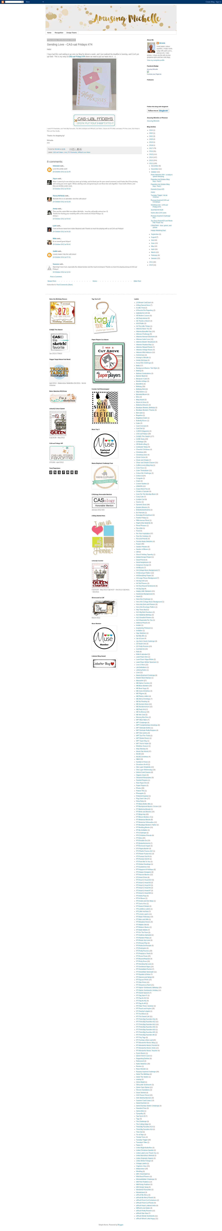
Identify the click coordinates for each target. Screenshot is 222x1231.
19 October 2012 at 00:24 (62, 189)
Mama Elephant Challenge (145, 675)
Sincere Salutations (143, 1090)
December (155, 166)
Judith (55, 251)
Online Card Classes (143, 772)
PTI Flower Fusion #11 (144, 854)
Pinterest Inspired (142, 796)
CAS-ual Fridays (58, 152)
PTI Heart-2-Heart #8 (143, 893)
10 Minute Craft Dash (143, 302)
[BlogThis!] (73, 149)
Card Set (139, 428)
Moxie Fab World (142, 751)
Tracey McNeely (59, 196)
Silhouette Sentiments (143, 1085)
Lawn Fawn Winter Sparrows (146, 662)
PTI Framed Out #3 (142, 856)
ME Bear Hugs (141, 688)
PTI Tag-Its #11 (141, 1001)
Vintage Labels (141, 1163)
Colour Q (139, 476)
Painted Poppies (142, 780)
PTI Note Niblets (141, 930)
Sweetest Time (141, 1108)
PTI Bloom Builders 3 (143, 817)
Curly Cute (140, 497)
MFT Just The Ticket (143, 736)
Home (49, 33)
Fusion (138, 544)
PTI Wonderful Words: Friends (146, 1045)
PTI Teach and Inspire (143, 1008)
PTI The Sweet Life (142, 1016)
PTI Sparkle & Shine (143, 974)
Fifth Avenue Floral (142, 520)
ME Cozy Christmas (143, 691)
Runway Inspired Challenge (146, 1072)
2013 (151, 160)
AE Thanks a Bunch (143, 321)
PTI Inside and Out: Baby (144, 901)
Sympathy (139, 1114)
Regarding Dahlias (142, 1058)
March (153, 252)
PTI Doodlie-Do (141, 840)
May (152, 246)
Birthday (139, 386)
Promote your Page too (154, 74)
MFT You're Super (142, 743)
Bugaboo (139, 415)
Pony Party (140, 801)
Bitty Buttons (140, 392)
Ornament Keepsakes (143, 778)
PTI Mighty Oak (141, 925)
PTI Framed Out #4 (142, 859)
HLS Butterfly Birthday (143, 615)
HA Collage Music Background (147, 570)
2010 (151, 265)
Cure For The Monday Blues (146, 494)
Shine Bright (140, 1082)
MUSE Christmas (142, 757)
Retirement (140, 1061)
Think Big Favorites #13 (144, 1127)
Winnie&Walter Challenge (145, 1179)
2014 (151, 157)
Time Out (139, 1132)
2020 (151, 139)
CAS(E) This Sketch (143, 436)
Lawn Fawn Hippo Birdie (144, 659)
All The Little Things (143, 326)
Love (65, 152)
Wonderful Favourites (143, 1190)
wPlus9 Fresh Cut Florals (145, 1203)
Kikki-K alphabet (142, 654)
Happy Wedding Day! (158, 230)
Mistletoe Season (142, 746)
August (153, 237)
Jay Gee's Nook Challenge (145, 641)
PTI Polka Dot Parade (143, 946)
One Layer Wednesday (144, 770)
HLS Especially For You (144, 620)
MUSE (138, 754)
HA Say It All (140, 581)
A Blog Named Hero (143, 305)
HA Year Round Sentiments (145, 586)
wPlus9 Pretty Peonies (144, 1211)
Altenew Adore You (142, 329)
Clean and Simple (142, 460)
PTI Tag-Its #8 (141, 1003)
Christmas (139, 452)
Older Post (137, 281)
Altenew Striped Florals (144, 347)
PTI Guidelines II (142, 867)
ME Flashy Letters (142, 696)
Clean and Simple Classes (145, 463)
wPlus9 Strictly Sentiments (145, 1216)
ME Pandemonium (142, 707)
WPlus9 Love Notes (84, 152)
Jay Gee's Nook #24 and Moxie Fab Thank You (162, 221)
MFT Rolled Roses (142, 738)
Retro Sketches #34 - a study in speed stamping (162, 175)
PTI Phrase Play (141, 943)
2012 (151, 163)
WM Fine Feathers (142, 1182)
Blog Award (140, 400)
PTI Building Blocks (143, 827)
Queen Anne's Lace (143, 1056)
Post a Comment (56, 277)
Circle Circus (140, 457)
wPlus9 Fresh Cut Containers (146, 1200)
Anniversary (140, 355)
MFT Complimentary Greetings (147, 725)
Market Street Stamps (143, 678)
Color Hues (140, 468)
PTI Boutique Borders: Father (146, 825)
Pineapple (139, 793)
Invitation (139, 631)
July (152, 240)
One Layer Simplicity (143, 767)
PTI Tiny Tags (141, 1037)
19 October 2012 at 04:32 (62, 231)
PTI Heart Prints (141, 877)
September (155, 234)
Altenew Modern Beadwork (145, 342)
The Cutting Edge (142, 1124)
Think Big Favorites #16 (144, 1129)
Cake (138, 423)
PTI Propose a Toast (143, 953)
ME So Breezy (141, 712)
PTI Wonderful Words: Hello (145, 1048)
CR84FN (139, 486)
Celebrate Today (142, 447)
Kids (137, 652)
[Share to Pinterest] (80, 149)
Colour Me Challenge (143, 473)
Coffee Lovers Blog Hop (144, 465)
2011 (151, 262)
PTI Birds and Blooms (143, 812)
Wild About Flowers (143, 1176)
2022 (151, 133)
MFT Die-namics (142, 733)
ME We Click (140, 715)
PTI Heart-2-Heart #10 (144, 880)
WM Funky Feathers (143, 1184)
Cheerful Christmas (143, 449)
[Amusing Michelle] (148, 72)
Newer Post (52, 281)
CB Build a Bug (141, 444)
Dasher (138, 502)
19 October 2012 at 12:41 (62, 272)
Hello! (153, 192)
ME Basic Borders (142, 686)
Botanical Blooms (142, 405)
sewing (138, 1079)
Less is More (140, 665)
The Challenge (141, 1121)
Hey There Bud (141, 610)
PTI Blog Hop (140, 814)
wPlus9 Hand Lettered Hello (146, 1205)
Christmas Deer (141, 455)
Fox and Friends (141, 539)
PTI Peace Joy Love (143, 940)
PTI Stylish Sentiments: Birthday (147, 987)
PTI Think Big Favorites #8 (145, 1035)
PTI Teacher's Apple (143, 1011)
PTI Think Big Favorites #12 (145, 1022)
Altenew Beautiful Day (144, 331)
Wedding (139, 1171)
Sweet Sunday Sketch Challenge (147, 1106)
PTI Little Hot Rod (142, 911)
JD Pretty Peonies (142, 646)
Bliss (138, 397)
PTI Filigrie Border (142, 848)
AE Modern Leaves (143, 316)
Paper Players (141, 785)
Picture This (140, 791)
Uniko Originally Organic (144, 1158)
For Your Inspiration (143, 533)
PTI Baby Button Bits (143, 804)
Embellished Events (143, 510)
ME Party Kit (140, 709)
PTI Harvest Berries (143, 875)
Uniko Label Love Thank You (146, 1153)
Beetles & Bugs (141, 381)
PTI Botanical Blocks (143, 819)
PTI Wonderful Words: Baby (145, 1043)
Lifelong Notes (141, 670)
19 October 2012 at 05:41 (62, 244)
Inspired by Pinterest (143, 628)
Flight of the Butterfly (143, 523)
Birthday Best (140, 389)
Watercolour (140, 1169)
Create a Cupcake (142, 491)
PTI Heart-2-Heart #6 (143, 888)
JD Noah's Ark (141, 644)
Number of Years (142, 762)
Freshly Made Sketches (144, 541)
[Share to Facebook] (78, 149)
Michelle (162, 43)
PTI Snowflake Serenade (145, 972)
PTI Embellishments (143, 843)
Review (138, 1066)
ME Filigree (140, 693)
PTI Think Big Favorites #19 (145, 1029)
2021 (151, 136)
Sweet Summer (141, 1103)
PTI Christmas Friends (144, 835)
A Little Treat (140, 308)
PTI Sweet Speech (142, 993)
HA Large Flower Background (146, 578)
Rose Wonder (141, 1069)
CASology (139, 442)
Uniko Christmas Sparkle (145, 1150)
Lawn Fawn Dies (142, 657)
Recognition (59, 33)
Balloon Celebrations (143, 373)
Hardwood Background (144, 594)
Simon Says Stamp (142, 1087)
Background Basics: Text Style (146, 368)
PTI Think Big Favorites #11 (145, 1019)
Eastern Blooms (141, 507)
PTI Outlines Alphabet (143, 935)
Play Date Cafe (141, 799)
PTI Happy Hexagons (143, 872)
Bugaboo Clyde (141, 418)
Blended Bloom (141, 394)
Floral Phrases (141, 525)
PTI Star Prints (141, 982)
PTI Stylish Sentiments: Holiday (147, 990)
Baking (138, 371)
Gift (137, 552)
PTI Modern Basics (142, 927)
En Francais (140, 512)
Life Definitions (141, 667)
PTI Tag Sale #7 (141, 995)
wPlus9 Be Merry (142, 1195)
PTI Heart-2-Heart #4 (143, 885)
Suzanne (56, 264)
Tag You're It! (140, 1116)
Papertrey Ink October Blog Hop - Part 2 (160, 180)
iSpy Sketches (141, 633)
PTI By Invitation (141, 830)
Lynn (54, 226)
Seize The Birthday (142, 1074)
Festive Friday (141, 518)
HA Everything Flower (143, 575)
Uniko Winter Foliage (143, 1161)
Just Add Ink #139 (157, 210)
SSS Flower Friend (142, 1095)
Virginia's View (141, 1166)
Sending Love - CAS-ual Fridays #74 (159, 206)
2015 (151, 154)
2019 (151, 142)
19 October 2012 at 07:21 (62, 257)
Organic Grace (141, 775)
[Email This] (71, 149)
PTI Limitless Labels (143, 909)
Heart (138, 596)
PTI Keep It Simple (142, 906)
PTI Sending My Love (143, 964)
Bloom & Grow (141, 402)
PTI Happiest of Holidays (144, 869)
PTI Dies (139, 838)
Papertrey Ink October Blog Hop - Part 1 (160, 185)
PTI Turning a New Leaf (144, 1040)
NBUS (138, 759)
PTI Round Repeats (143, 959)
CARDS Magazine (142, 431)
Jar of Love (140, 638)
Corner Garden (141, 484)
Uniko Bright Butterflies (144, 1148)
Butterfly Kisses (141, 421)
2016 (151, 151)
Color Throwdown (142, 470)
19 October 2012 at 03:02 (62, 219)
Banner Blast (140, 376)
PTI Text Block (141, 1014)
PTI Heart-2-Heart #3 (143, 883)
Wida (54, 238)
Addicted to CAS (142, 313)
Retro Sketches (141, 1064)
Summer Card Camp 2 (144, 1100)
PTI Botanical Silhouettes (145, 822)
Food (138, 531)
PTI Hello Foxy (141, 896)
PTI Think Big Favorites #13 (145, 1024)
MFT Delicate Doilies (143, 728)
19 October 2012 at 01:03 (62, 202)
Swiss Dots (140, 1111)
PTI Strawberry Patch (143, 985)
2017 (151, 148)
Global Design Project (143, 557)
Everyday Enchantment (144, 515)
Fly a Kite (139, 528)
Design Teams (72, 33)
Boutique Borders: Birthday (145, 407)
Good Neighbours (142, 562)
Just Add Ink (140, 649)
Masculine (139, 680)
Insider (138, 625)
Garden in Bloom (142, 549)
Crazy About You (142, 489)
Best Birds (139, 384)
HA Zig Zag (140, 589)
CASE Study (140, 439)
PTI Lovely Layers (142, 914)
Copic (138, 481)
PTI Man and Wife (142, 919)
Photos (138, 788)
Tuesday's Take (141, 1142)
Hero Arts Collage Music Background (149, 602)
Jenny (55, 209)
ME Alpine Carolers (143, 683)
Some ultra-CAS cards (158, 213)
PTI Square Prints (142, 980)
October (154, 172)
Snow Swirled (141, 1093)
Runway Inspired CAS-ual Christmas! (160, 201)
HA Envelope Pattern (143, 573)
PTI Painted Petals (142, 938)
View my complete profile (155, 60)
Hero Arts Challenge (143, 599)
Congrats (139, 478)
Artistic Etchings (141, 360)
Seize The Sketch (142, 1077)
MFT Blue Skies (141, 720)
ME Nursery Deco (142, 704)
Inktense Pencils (142, 623)
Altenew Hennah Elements (145, 337)
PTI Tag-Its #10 (141, 998)
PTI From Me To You (143, 861)
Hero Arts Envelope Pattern (145, 607)
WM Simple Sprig (142, 1187)
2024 (151, 130)
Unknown (56, 166)
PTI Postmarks (72, 152)
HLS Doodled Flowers (144, 617)
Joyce (55, 179)
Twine (138, 1145)
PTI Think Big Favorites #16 (145, 1027)
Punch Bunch (141, 1053)
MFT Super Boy (141, 741)
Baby (138, 365)
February (154, 255)
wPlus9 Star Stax (142, 1213)
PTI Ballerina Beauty (143, 809)
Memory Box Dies (142, 717)
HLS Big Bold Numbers (144, 612)
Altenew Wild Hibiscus (144, 352)
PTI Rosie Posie (141, 956)
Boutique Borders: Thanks (145, 410)
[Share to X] (75, 149)
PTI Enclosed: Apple (143, 846)
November (155, 169)
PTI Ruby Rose (141, 961)
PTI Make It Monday (143, 917)
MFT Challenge (141, 722)
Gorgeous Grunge (142, 565)
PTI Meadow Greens (143, 922)
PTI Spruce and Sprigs (144, 977)
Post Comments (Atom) (65, 285)
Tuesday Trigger (142, 1140)
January (154, 258)
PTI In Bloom (140, 898)
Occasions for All (142, 764)
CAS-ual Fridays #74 (77, 57)
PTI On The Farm (142, 932)
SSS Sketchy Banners (143, 1098)
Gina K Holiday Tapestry (144, 554)
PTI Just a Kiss (141, 904)
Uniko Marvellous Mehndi (145, 1155)
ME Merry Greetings (143, 699)
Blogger (120, 1225)
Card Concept (141, 426)
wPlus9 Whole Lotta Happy (145, 1219)
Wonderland (140, 1192)
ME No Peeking (141, 701)
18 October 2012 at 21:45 (62, 172)
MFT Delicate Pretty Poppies (146, 730)
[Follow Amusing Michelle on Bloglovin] (158, 112)
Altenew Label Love (143, 339)
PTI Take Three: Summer (144, 1006)
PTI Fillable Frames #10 (144, 851)
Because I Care (141, 379)
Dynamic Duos (141, 505)
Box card (139, 413)
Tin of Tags (140, 1134)
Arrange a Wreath (142, 357)
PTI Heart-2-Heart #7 (143, 890)
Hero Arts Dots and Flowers (145, 604)
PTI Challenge (141, 833)
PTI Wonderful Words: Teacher (146, 1051)
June (153, 243)
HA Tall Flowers (141, 583)
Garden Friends (141, 547)
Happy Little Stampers (144, 591)
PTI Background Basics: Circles (147, 806)
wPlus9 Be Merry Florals (144, 1197)
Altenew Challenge (143, 334)
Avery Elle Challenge (143, 363)
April (153, 249)
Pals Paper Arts (141, 783)
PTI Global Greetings (143, 864)
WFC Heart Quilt (141, 1174)
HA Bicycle (140, 568)
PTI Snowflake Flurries (144, 969)
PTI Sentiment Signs (143, 966)
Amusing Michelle (152, 69)
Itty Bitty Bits (140, 636)
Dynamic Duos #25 (157, 189)
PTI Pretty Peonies (142, 951)
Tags (138, 1119)
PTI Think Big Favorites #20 (145, 1032)
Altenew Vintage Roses (144, 350)
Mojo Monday (141, 749)
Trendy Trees (140, 1137)
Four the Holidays (142, 536)
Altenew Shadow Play (143, 344)
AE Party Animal (141, 318)
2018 (151, 145)
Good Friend (140, 560)
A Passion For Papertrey (144, 310)
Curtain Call (140, 499)
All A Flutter (140, 323)
